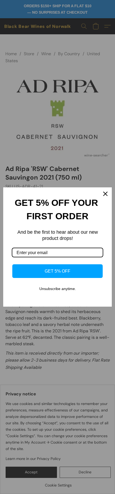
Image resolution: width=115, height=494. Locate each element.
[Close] (105, 193)
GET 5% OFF (57, 271)
